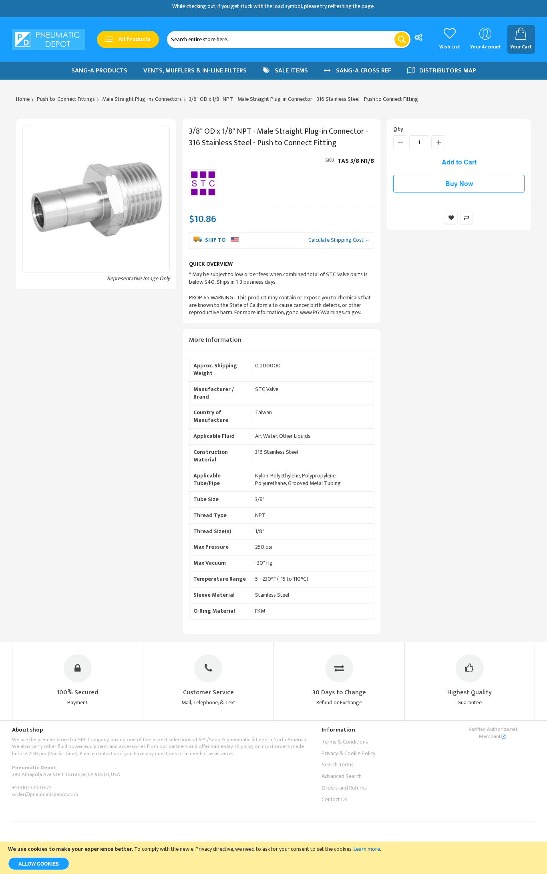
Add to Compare (467, 218)
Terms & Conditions (345, 741)
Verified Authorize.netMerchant (493, 733)
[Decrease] (400, 142)
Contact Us (334, 799)
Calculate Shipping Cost (336, 240)
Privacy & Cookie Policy (348, 753)
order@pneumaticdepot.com (45, 794)
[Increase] (438, 142)
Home (23, 99)
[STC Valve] (203, 183)
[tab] (281, 340)
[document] (273, 858)
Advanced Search (342, 776)
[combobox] (288, 39)
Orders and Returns (344, 787)
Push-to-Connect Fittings (66, 99)
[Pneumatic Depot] (48, 39)
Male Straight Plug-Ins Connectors (142, 99)
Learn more (367, 849)
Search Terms (338, 764)
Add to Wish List (451, 218)
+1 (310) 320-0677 (31, 787)
